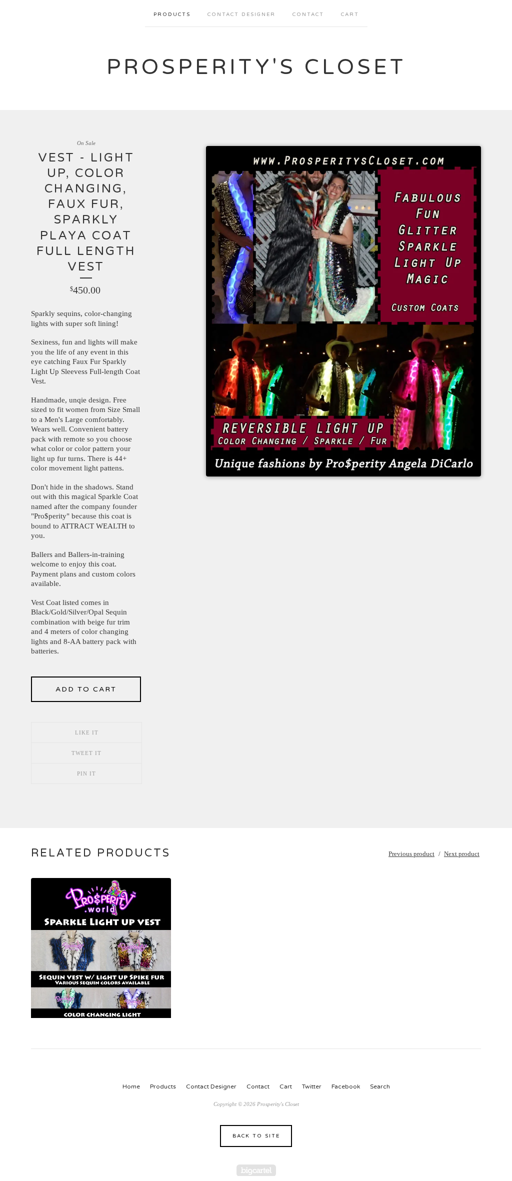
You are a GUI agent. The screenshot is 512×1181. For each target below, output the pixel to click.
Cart (350, 15)
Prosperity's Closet (256, 67)
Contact (308, 15)
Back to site (256, 1136)
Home (131, 1086)
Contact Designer (242, 15)
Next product (462, 854)
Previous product (411, 854)
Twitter (312, 1086)
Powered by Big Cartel (256, 1170)
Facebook (346, 1086)
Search (380, 1086)
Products (172, 15)
